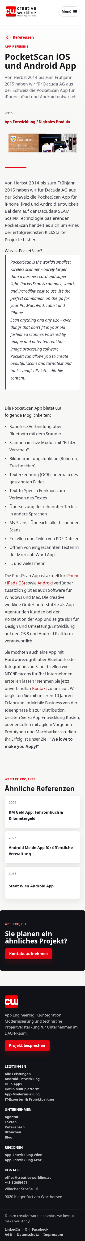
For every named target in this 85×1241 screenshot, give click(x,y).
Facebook (40, 1229)
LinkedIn (12, 1229)
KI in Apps (13, 1084)
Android (45, 583)
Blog (8, 1137)
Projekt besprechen (27, 1045)
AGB (8, 1234)
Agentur (12, 1117)
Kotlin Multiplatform (22, 1089)
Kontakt (39, 688)
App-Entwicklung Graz (23, 1160)
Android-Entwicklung (22, 1079)
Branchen (13, 1132)
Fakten (11, 1122)
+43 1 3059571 (16, 1182)
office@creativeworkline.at (28, 1177)
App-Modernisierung (22, 1094)
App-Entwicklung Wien (23, 1154)
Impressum (53, 1234)
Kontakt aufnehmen (28, 953)
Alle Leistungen (18, 1074)
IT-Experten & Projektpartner (30, 1099)
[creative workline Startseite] (11, 1001)
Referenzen (23, 37)
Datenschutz (28, 1234)
